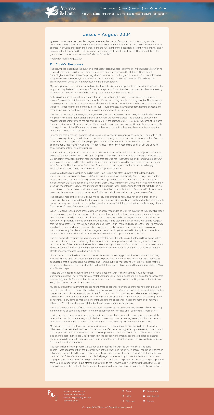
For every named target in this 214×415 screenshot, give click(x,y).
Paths (96, 14)
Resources (134, 14)
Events (121, 14)
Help (146, 8)
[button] (91, 14)
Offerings (108, 14)
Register (135, 8)
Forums (147, 14)
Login (124, 8)
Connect (159, 14)
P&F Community (110, 8)
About (86, 14)
